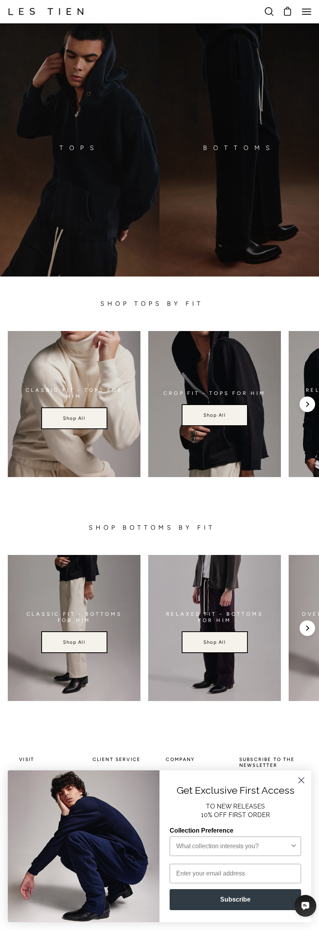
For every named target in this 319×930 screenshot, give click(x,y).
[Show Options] (294, 846)
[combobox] (233, 846)
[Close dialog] (301, 780)
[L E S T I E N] (47, 12)
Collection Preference (201, 830)
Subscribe (235, 899)
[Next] (307, 404)
